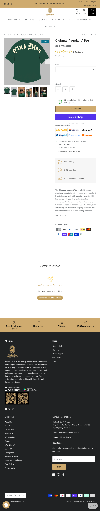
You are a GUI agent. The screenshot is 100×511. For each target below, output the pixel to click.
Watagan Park (10, 437)
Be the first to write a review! (50, 298)
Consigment (9, 452)
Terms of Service (78, 501)
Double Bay (9, 429)
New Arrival (57, 346)
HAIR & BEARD (58, 20)
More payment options (76, 123)
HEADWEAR (50, 26)
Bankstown (9, 425)
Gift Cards (56, 357)
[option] (27, 61)
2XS (58, 69)
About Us (8, 422)
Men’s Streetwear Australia (18, 35)
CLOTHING (43, 20)
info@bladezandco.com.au (69, 432)
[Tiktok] (12, 4)
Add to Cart (75, 108)
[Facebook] (4, 4)
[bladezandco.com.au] (12, 358)
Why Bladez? (10, 445)
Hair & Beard (57, 353)
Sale (54, 361)
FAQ (87, 2)
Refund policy (91, 501)
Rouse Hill (9, 433)
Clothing (55, 350)
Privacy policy (10, 468)
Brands (7, 441)
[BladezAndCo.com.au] (50, 12)
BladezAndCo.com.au (17, 501)
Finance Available (62, 125)
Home (5, 35)
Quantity (58, 84)
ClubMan (61, 55)
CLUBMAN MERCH (84, 20)
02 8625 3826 (65, 437)
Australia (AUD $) (88, 5)
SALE (71, 20)
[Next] (47, 61)
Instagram (93, 2)
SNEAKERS (29, 20)
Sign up (59, 467)
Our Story (81, 2)
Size (57, 64)
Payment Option (61, 224)
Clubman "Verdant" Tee (36, 35)
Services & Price (11, 456)
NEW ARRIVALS (14, 20)
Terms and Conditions (13, 460)
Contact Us (9, 449)
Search (68, 501)
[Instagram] (8, 4)
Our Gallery (9, 464)
